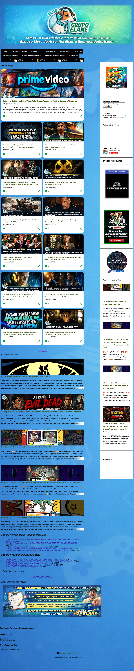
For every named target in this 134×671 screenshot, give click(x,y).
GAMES (24, 51)
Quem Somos (73, 56)
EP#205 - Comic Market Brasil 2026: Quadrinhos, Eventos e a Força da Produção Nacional (39, 549)
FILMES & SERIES (50, 51)
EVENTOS (15, 51)
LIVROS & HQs (35, 51)
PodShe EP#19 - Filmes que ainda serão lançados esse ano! (28, 563)
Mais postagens (42, 351)
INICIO (5, 51)
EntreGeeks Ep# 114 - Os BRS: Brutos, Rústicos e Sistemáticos (23, 517)
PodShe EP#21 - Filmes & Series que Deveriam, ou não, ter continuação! (33, 559)
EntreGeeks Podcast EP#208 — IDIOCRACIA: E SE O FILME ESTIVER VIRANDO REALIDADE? (42, 543)
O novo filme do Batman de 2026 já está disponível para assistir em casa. (26, 376)
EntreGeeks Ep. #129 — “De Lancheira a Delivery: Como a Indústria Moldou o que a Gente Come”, (116, 385)
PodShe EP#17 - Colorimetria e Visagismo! (22, 567)
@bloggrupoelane (42, 576)
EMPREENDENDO (65, 51)
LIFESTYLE (78, 51)
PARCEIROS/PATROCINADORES (54, 56)
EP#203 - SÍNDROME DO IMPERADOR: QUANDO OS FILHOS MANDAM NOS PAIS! (38, 551)
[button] (80, 116)
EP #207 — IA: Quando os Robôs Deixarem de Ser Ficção (27, 547)
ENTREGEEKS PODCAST (10, 56)
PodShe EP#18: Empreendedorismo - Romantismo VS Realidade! (30, 565)
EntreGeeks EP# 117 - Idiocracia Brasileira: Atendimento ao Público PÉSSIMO (28, 447)
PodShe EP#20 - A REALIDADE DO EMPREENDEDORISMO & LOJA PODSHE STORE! (39, 561)
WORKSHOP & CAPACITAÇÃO (31, 56)
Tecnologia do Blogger (68, 653)
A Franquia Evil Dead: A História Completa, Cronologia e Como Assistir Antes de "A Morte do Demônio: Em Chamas (41, 412)
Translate (120, 118)
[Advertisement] (92, 93)
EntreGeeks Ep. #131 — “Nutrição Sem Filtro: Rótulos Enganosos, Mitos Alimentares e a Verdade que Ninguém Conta (41, 482)
